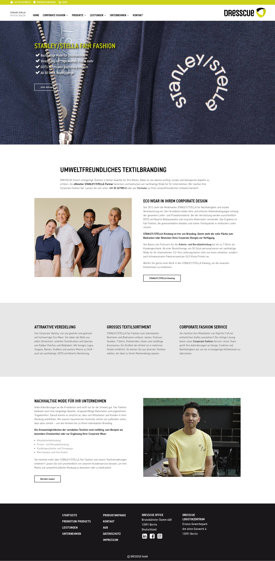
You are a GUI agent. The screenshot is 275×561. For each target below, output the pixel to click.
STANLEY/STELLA (19, 13)
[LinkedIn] (144, 538)
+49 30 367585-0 (22, 2)
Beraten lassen (47, 478)
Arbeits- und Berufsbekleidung (195, 244)
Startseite (69, 515)
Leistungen (96, 15)
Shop (64, 2)
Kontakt (138, 15)
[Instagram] (160, 538)
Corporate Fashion (54, 15)
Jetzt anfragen (47, 87)
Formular (142, 188)
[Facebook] (152, 538)
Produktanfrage (46, 2)
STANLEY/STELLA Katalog (162, 278)
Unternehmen (118, 15)
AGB (105, 527)
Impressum (110, 540)
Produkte (77, 15)
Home (36, 15)
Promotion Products (76, 521)
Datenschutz (112, 534)
